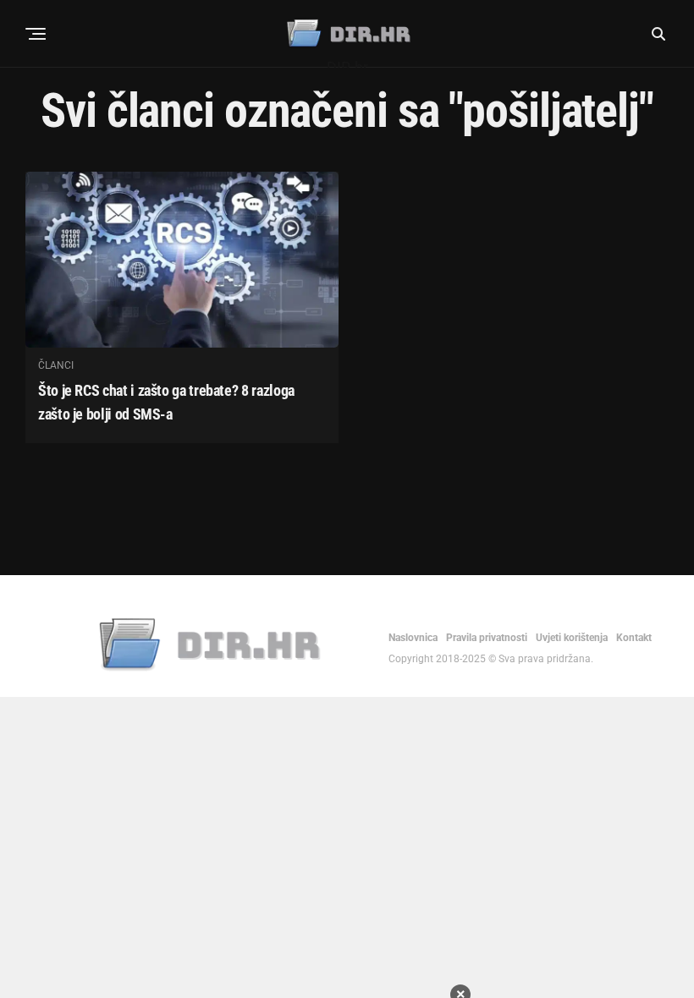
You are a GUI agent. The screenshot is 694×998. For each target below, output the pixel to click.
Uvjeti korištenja (572, 638)
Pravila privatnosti (486, 638)
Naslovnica (413, 638)
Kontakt (634, 638)
